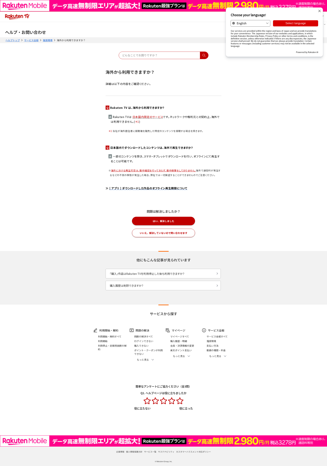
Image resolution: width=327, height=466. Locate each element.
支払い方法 (213, 345)
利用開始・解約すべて (109, 336)
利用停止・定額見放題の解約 (112, 347)
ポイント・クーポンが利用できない (148, 352)
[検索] (204, 55)
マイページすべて (179, 336)
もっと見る (143, 359)
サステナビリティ (166, 451)
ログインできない (143, 341)
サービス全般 (31, 40)
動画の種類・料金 (216, 350)
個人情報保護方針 (134, 451)
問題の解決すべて (143, 336)
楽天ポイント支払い (181, 350)
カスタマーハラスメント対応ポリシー (193, 451)
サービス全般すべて (217, 336)
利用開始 (102, 341)
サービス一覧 (150, 451)
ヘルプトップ (12, 40)
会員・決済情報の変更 (182, 345)
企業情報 (120, 451)
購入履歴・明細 (178, 341)
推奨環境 (47, 40)
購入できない (141, 345)
